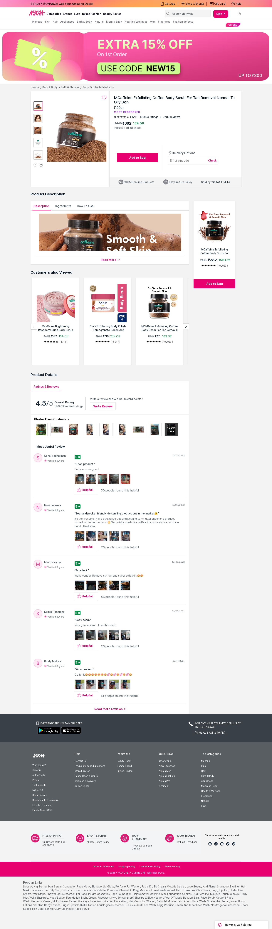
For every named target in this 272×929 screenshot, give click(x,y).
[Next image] (41, 165)
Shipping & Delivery (85, 781)
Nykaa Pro (164, 781)
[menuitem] (233, 24)
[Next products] (186, 326)
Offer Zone (165, 761)
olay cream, (203, 890)
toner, (77, 890)
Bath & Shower (70, 87)
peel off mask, (173, 897)
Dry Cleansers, (65, 908)
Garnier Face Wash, (116, 901)
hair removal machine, (147, 893)
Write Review (103, 406)
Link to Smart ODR (42, 810)
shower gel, (54, 893)
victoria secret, (176, 886)
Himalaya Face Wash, (91, 901)
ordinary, (67, 890)
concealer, (69, 886)
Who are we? (39, 765)
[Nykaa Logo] (37, 12)
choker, (187, 893)
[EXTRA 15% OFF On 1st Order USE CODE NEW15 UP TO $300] (136, 56)
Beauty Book (124, 761)
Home (35, 87)
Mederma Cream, (41, 901)
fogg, (215, 890)
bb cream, (160, 886)
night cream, (89, 897)
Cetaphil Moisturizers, (170, 901)
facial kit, (147, 886)
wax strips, (39, 893)
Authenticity (38, 775)
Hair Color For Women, (142, 901)
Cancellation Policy (150, 866)
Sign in (220, 13)
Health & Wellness (210, 791)
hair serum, (55, 886)
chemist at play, (129, 890)
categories (53, 13)
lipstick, (28, 886)
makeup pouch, (219, 893)
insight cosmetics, (99, 893)
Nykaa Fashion (91, 13)
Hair (203, 771)
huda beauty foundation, (65, 897)
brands (67, 13)
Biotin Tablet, (88, 905)
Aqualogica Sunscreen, (111, 905)
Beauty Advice (112, 13)
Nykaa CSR (38, 790)
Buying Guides (124, 771)
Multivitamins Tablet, (65, 901)
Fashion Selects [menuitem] (183, 21)
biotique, (97, 886)
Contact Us (81, 761)
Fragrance (206, 796)
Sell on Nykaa (82, 786)
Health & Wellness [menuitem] (136, 21)
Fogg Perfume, (166, 905)
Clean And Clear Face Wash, (193, 905)
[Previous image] (35, 165)
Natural (205, 801)
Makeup (205, 761)
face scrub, (208, 897)
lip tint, (224, 890)
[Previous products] (34, 326)
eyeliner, (235, 886)
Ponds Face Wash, (195, 901)
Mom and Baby (209, 786)
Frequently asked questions (90, 766)
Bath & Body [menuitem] (84, 21)
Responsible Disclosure (45, 800)
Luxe (203, 806)
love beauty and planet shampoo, (208, 886)
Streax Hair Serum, (218, 901)
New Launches (167, 766)
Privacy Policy (172, 866)
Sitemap (163, 786)
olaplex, (235, 893)
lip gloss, (109, 886)
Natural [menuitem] (99, 21)
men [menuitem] (152, 21)
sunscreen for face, (75, 893)
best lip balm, (191, 897)
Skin (203, 766)
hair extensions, (186, 890)
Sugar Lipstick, (70, 905)
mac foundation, (171, 893)
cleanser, (113, 890)
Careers (36, 770)
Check (212, 160)
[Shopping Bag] (238, 13)
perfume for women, (128, 886)
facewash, (104, 897)
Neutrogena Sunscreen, (225, 905)
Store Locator (82, 771)
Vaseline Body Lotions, (47, 905)
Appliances (207, 781)
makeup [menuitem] (37, 21)
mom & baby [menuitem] (114, 21)
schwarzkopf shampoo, (132, 897)
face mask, (84, 886)
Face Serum (82, 908)
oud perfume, (201, 893)
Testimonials (39, 785)
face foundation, (121, 893)
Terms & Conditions (103, 866)
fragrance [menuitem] (164, 21)
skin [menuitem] (47, 21)
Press (35, 780)
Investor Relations (42, 805)
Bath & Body (50, 87)
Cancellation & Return (86, 776)
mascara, (145, 890)
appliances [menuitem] (67, 21)
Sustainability (39, 795)
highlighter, (41, 886)
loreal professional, (163, 890)
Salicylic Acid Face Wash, (141, 905)
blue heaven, (155, 897)
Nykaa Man (165, 771)
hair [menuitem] (55, 21)
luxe (77, 13)
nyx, (114, 897)
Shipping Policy (126, 866)
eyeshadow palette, (94, 890)
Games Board (124, 766)
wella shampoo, (39, 897)
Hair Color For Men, (44, 908)
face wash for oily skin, (46, 890)
